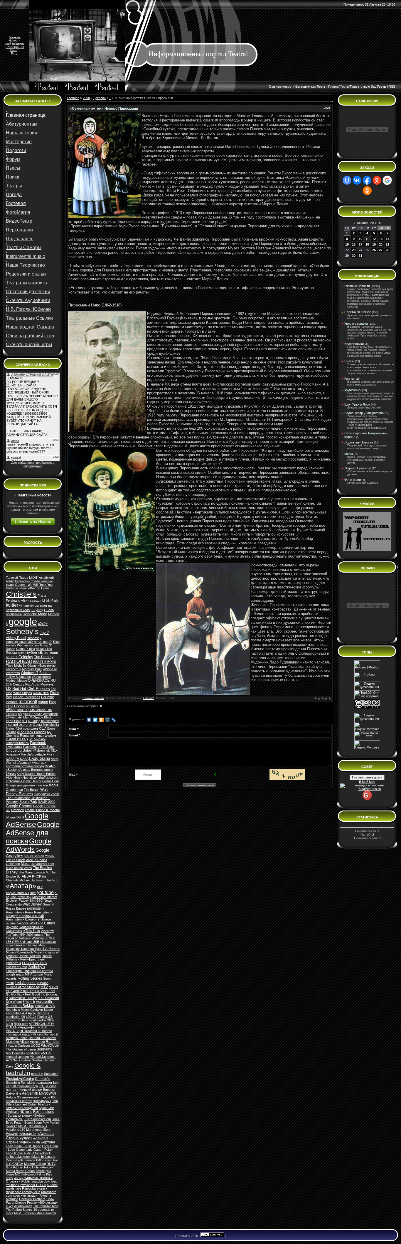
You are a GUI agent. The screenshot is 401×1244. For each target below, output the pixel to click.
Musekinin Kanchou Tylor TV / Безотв (33, 948)
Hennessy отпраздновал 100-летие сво (27, 639)
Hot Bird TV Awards (42, 1038)
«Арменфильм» (17, 893)
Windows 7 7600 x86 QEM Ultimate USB (30, 939)
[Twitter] (95, 720)
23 (353, 250)
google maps (15, 974)
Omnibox (17, 810)
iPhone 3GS (43, 1006)
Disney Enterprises (26, 697)
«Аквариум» (42, 1101)
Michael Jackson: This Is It (38, 880)
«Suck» (11, 769)
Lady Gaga (39, 758)
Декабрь (99, 98)
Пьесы (349, 361)
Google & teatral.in (23, 1069)
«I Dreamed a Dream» (36, 1031)
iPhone (30, 810)
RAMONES (41, 693)
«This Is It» (31, 931)
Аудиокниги (352, 390)
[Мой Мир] (108, 720)
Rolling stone (43, 1112)
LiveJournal (14, 746)
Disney (12, 872)
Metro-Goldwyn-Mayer (37, 1009)
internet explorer (19, 725)
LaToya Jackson (18, 1156)
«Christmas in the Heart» (23, 781)
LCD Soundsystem (37, 1119)
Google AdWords (28, 845)
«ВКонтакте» (17, 710)
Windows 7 (29, 673)
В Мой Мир (367, 781)
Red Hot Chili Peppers (31, 688)
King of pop (14, 1001)
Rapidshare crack (35, 1188)
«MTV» (46, 1053)
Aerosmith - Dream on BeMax (30, 1004)
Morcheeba (34, 1129)
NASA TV (12, 759)
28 (387, 250)
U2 (8, 688)
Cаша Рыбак (25, 649)
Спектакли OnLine (357, 312)
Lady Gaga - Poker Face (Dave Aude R (29, 1151)
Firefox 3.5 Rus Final (21, 1020)
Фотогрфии (352, 479)
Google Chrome (19, 806)
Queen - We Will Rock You (34, 584)
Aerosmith (30, 1093)
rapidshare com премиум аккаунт (31, 1193)
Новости (15, 40)
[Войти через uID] (347, 180)
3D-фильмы (38, 1126)
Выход (14, 50)
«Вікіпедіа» (43, 1171)
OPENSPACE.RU (42, 680)
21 (387, 244)
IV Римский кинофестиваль (26, 741)
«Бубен (31, 653)
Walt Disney (32, 904)
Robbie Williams (29, 956)
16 (353, 244)
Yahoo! (50, 856)
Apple (53, 785)
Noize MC (13, 1174)
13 (381, 239)
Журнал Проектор (357, 468)
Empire (21, 908)
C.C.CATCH (14, 1163)
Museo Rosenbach (19, 952)
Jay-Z (44, 633)
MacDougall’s (15, 1053)
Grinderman (14, 789)
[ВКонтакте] (89, 720)
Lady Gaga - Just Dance (23, 1146)
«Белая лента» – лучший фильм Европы (31, 1087)
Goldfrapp (13, 864)
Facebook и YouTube (38, 746)
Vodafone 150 (15, 1129)
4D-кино (26, 1111)
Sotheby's (36, 967)
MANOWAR (47, 1093)
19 (374, 244)
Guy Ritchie (14, 1167)
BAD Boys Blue (47, 1160)
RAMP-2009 (46, 801)
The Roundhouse (18, 798)
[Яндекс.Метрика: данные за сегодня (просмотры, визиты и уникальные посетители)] (367, 744)
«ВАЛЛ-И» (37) (17, 739)
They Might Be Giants (21, 665)
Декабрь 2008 (367, 223)
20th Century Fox (18, 684)
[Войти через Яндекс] (377, 180)
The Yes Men (35, 945)
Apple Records (38, 1013)
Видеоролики (354, 344)
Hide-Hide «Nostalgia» (22, 777)
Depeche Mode (35, 614)
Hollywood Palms (33, 1174)
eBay (9, 1178)
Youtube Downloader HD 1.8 (26, 1185)
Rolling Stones (30, 978)
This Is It (29, 1001)
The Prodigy (43, 657)
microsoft (27, 701)
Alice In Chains (36, 860)
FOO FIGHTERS (34, 963)
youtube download (44, 1181)
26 (374, 250)
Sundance (51, 1073)
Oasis (11, 773)
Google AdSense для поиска (32, 833)
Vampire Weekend (30, 923)
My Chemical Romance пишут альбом (31, 733)
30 (353, 255)
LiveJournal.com (42, 864)
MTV (44, 987)
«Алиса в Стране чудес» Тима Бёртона (30, 1140)
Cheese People (26, 1202)
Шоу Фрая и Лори (357, 404)
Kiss (49, 1174)
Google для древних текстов (27, 785)
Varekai (19, 945)
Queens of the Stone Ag (23, 987)
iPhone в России (48, 810)
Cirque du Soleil (19, 750)
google (23, 621)
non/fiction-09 (15, 1016)
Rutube (11, 1097)
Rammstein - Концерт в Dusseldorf (34, 998)
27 (381, 250)
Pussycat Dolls (16, 967)
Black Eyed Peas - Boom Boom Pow (33, 1120)
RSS (392, 86)
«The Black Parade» (31, 732)
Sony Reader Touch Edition (36, 774)
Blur (40, 887)
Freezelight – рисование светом (29, 971)
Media (348, 454)
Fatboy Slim (27, 900)
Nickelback (43, 1153)
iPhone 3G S (15, 817)
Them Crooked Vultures (29, 936)
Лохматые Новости (358, 442)
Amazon (12, 754)
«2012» (31, 1016)
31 (360, 255)
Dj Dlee (54, 641)
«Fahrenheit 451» (45, 750)
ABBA (26, 876)
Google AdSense (27, 820)
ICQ (42, 1086)
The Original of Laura (21, 1049)
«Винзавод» (31, 600)
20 (381, 244)
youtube (45, 892)
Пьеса (23, 577)
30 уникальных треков (33, 1097)
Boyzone (12, 927)
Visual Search (34, 856)
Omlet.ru (24, 1045)
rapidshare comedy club (23, 1192)
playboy (37, 610)
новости (288, 86)
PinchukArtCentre (20, 1079)
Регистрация (15, 47)
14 (387, 239)
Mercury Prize (32, 669)
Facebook (38, 743)
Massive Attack (17, 1042)
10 (360, 239)
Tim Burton (31, 789)
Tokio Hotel (31, 1167)
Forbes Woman (17, 645)
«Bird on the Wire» (19, 868)
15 (347, 244)
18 (367, 244)
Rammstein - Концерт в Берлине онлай (29, 914)
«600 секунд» (48, 1202)
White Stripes (22, 693)
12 (374, 239)
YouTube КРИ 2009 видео (24, 934)
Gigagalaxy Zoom (46, 794)
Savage (29, 1160)
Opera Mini (40, 724)
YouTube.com (48, 777)
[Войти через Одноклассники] (367, 190)
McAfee (50, 766)
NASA (24, 759)
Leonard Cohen (26, 1104)
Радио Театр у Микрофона (364, 413)
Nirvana (42, 983)
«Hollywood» (23, 1206)
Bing (52, 702)
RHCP (36, 876)
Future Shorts (16, 860)
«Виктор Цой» (38, 588)
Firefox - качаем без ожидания (28, 1106)
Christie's (42, 1079)
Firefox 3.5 (45, 1016)
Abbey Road (16, 638)
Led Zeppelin (25, 982)
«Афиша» (24, 762)
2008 (86, 98)
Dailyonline (13, 1093)
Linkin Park (50, 600)
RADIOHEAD (19, 661)
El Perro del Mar (17, 717)
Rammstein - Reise (19, 912)
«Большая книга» (19, 1115)
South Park (28, 802)
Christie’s (21, 594)
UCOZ (35, 1045)
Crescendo (14, 904)
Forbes (34, 645)
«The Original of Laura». (23, 706)
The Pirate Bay (20, 897)
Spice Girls (46, 1108)
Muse (25, 864)
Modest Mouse (16, 680)
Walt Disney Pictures (27, 791)
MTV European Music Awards (35, 1213)
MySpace (36, 717)
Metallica (12, 1199)
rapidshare (13, 1188)
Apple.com (37, 1041)
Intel (33, 893)
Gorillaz (37, 1060)
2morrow (47, 931)
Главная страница (26, 115)
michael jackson (17, 1056)
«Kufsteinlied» (41, 676)
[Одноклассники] (101, 720)
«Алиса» (46, 1167)
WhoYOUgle (50, 1045)
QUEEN (11, 1027)
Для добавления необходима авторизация (32, 464)
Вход (14, 53)
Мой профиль (14, 43)
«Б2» (9, 1206)
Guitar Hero (50, 781)
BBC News (44, 900)
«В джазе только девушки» (38, 714)
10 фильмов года (25, 1086)
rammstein (35, 908)
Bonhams (44, 1049)
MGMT (23, 1126)
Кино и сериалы (356, 323)
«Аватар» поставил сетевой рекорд (26, 764)
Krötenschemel (16, 588)
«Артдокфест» (29, 1027)
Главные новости (93, 698)
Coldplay (25, 657)
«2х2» (43, 624)
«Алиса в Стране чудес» (30, 1135)
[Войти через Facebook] (367, 180)
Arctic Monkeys (42, 684)
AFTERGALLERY (41, 1023)
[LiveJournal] (114, 720)
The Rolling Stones (19, 1209)
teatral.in (37, 1073)
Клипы (349, 378)
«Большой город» (19, 1034)
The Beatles (42, 868)
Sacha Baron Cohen (20, 1171)
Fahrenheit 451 (16, 1013)
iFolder (26, 1181)
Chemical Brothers (32, 1199)
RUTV (51, 1163)
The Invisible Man (45, 1206)
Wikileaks (12, 1111)
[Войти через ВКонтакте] (357, 180)
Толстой (12, 577)
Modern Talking (35, 1163)
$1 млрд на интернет (43, 721)
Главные (15, 37)
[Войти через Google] (387, 180)
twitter (12, 605)
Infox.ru (11, 1045)
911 (24, 721)
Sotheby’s (22, 631)
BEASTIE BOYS (44, 661)
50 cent (52, 1185)
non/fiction (33, 1053)
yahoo (43, 702)
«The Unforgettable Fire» (36, 754)
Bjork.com (21, 1023)
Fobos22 (148, 698)
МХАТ (33, 577)
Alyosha (45, 1195)
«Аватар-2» (27, 1133)
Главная (73, 98)
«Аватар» (21, 886)
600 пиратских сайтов (31, 1099)
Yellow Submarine (18, 676)
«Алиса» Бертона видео (35, 769)
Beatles (45, 673)
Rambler (53, 1042)
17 (360, 244)
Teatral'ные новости (34, 495)
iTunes (49, 923)
